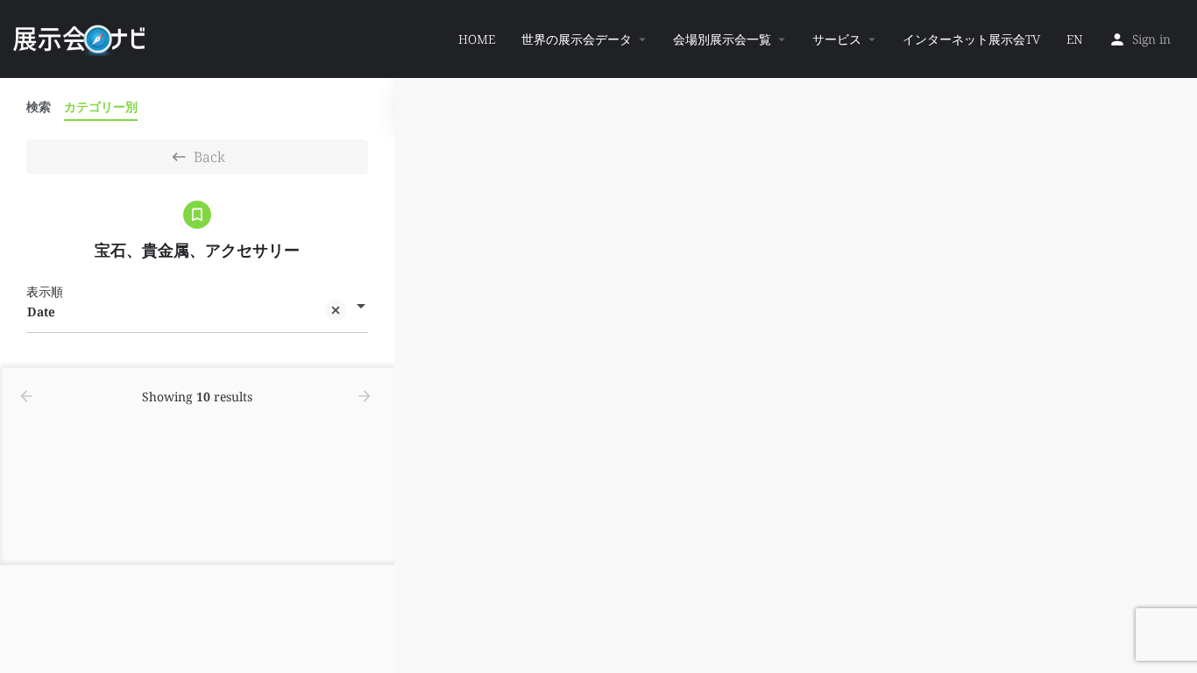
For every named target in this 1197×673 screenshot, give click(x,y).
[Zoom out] (1175, 125)
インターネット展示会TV (971, 39)
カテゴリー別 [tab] (101, 106)
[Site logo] (81, 37)
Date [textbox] (41, 311)
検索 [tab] (38, 106)
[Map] (795, 375)
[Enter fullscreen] (1175, 159)
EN (1074, 39)
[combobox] (197, 312)
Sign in (1151, 39)
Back (209, 156)
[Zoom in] (1175, 99)
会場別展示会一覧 (722, 39)
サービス (836, 39)
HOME (476, 39)
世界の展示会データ (576, 39)
